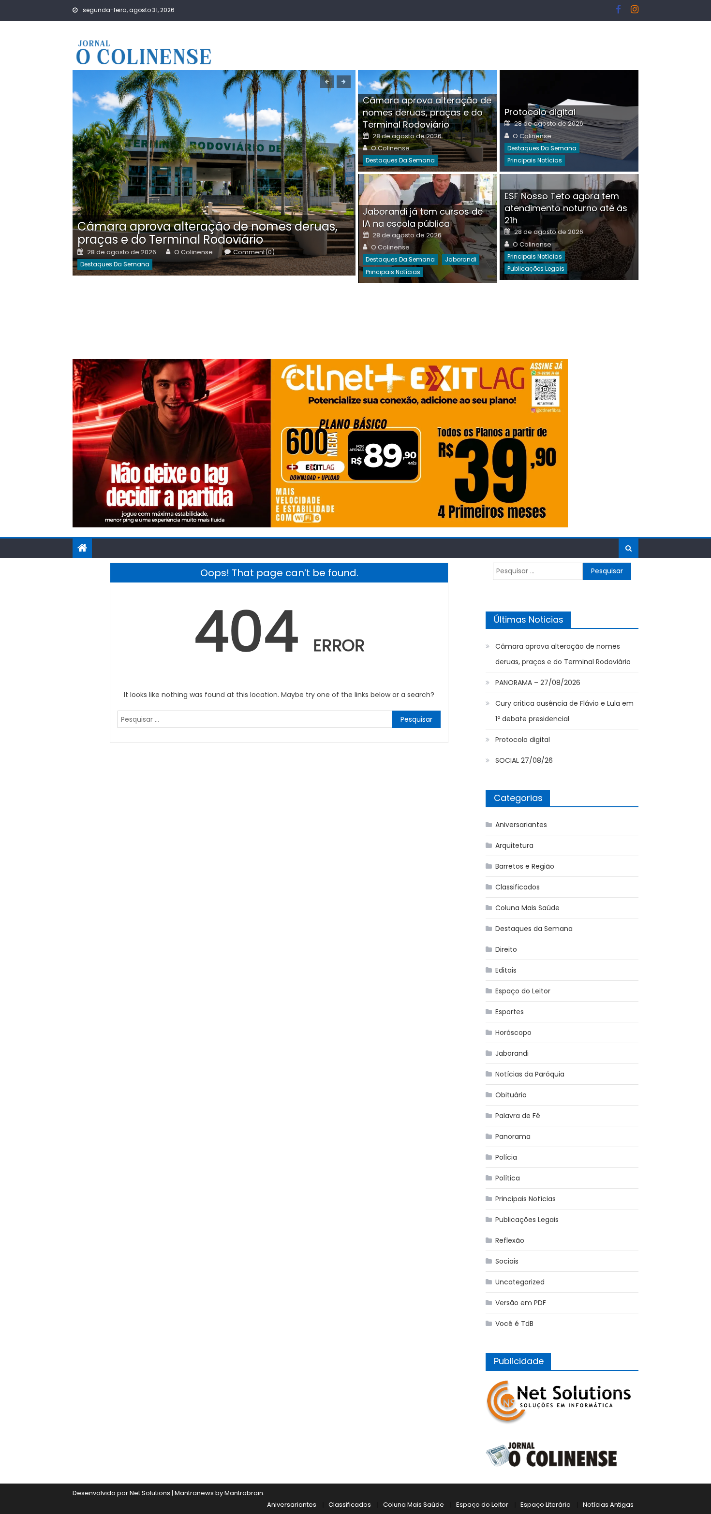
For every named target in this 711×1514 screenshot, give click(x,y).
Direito (506, 949)
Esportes (509, 1012)
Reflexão (509, 1240)
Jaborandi (460, 259)
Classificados (517, 887)
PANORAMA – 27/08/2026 (537, 682)
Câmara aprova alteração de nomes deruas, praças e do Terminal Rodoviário (207, 232)
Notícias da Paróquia (529, 1074)
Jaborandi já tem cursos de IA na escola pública (423, 217)
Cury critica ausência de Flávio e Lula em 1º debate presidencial (564, 711)
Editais (506, 970)
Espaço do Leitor (522, 991)
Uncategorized (520, 1282)
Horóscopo (513, 1032)
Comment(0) (254, 252)
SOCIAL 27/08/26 (524, 760)
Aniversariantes (521, 825)
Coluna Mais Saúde (527, 908)
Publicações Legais (535, 268)
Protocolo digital (540, 112)
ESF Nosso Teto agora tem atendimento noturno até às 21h (565, 208)
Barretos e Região (524, 866)
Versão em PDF (520, 1303)
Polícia (506, 1157)
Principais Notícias (534, 160)
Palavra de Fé (517, 1116)
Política (507, 1178)
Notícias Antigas (608, 1504)
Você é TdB (514, 1323)
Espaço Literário (545, 1504)
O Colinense (193, 252)
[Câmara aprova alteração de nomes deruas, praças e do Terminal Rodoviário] (214, 173)
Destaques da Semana (114, 264)
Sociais (506, 1261)
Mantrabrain (243, 1493)
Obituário (511, 1095)
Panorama (513, 1136)
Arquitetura (514, 845)
